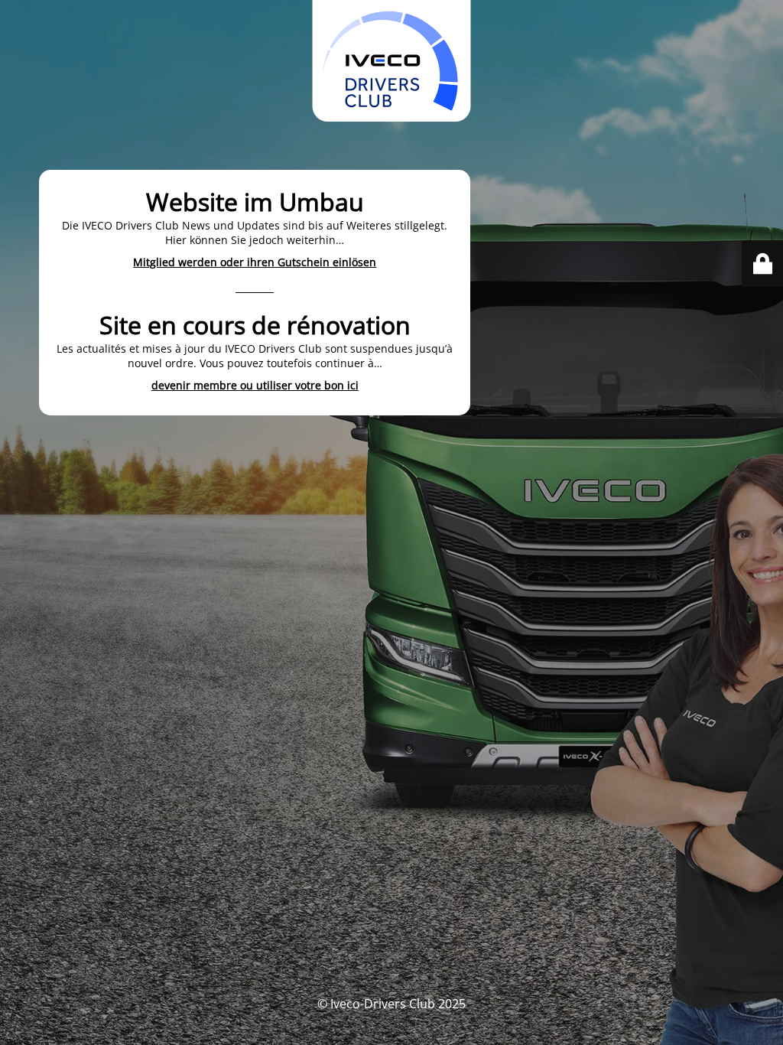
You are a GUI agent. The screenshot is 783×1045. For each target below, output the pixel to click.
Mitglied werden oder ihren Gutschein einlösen (254, 262)
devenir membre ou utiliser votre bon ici (255, 385)
